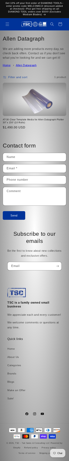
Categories (14, 365)
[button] (7, 24)
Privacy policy (49, 448)
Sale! (10, 398)
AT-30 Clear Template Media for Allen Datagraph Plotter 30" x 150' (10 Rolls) (33, 121)
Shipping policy (46, 453)
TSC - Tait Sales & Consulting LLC (32, 443)
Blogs (10, 381)
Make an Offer (16, 390)
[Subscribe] (57, 266)
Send (13, 215)
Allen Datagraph (26, 65)
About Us (13, 357)
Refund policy (31, 448)
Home (6, 65)
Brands (11, 373)
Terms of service (27, 453)
